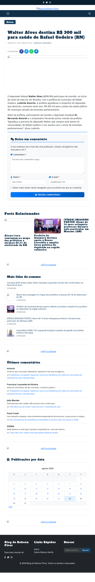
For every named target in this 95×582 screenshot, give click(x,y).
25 (36, 498)
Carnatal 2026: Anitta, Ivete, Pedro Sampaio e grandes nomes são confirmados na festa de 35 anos (45, 283)
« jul (10, 506)
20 (58, 493)
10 (25, 489)
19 (47, 493)
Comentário (19, 154)
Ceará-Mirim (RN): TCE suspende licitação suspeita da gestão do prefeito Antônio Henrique (50, 331)
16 (14, 493)
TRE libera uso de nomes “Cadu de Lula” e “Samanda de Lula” (35, 407)
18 (36, 493)
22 (81, 493)
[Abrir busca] (90, 13)
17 (25, 493)
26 (47, 498)
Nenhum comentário (42, 43)
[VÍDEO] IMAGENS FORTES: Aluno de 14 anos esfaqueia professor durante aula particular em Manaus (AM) (76, 225)
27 (58, 498)
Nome (16, 177)
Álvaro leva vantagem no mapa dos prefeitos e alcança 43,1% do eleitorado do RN (17, 240)
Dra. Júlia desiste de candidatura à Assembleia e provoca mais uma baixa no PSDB (44, 420)
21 (70, 493)
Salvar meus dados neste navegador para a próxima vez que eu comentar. (47, 187)
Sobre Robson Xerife (43, 552)
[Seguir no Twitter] (47, 2)
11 (36, 489)
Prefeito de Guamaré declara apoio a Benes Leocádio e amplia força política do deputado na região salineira (47, 242)
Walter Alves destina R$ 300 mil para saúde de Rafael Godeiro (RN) (46, 35)
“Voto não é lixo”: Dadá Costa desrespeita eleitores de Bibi (34, 432)
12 (47, 489)
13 (58, 489)
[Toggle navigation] (7, 13)
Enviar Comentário (49, 194)
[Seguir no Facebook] (43, 2)
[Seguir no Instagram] (50, 2)
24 (25, 498)
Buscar (86, 550)
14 (70, 489)
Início (36, 549)
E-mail (55, 177)
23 (14, 498)
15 (81, 489)
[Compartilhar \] (21, 51)
